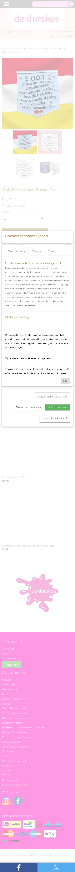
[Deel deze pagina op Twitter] (56, 867)
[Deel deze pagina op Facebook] (19, 867)
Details (37, 251)
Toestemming (17, 251)
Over (51, 251)
